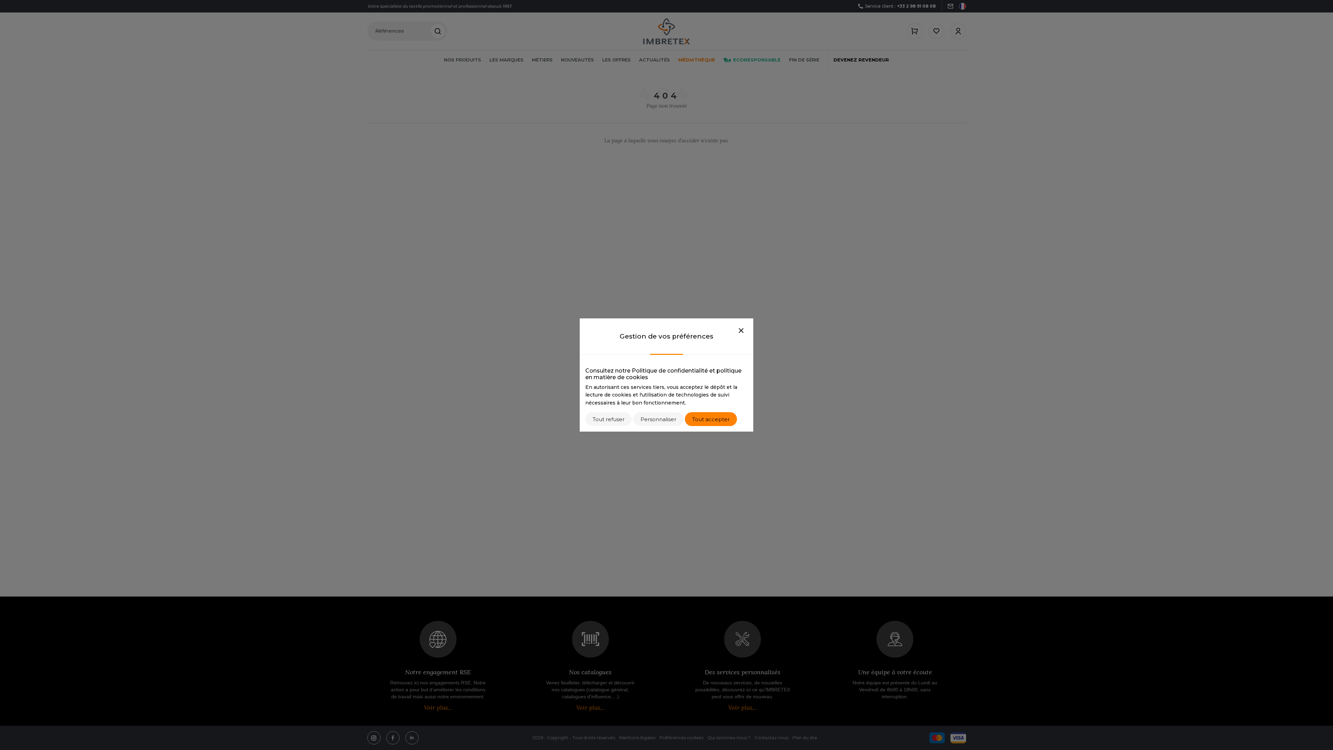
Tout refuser (608, 419)
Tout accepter (711, 419)
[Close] (741, 331)
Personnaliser (658, 419)
